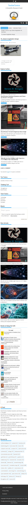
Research (3, 199)
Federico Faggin (7, 354)
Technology (3, 197)
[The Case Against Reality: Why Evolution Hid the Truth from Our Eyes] (2, 396)
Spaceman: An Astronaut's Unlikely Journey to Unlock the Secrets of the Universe (12, 367)
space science (16, 473)
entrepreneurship (19, 451)
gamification (4, 457)
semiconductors (19, 468)
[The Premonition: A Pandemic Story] (2, 335)
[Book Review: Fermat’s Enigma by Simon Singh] (14, 254)
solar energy (12, 470)
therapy (18, 476)
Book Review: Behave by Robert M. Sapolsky (11, 425)
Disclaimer (4, 493)
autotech (14, 443)
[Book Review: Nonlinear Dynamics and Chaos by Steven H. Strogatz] (14, 235)
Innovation (3, 200)
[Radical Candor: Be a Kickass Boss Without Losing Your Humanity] (2, 348)
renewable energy (14, 465)
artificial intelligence (6, 443)
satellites (10, 468)
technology (4, 476)
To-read (11, 330)
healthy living (5, 459)
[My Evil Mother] (2, 375)
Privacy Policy (5, 490)
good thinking (12, 457)
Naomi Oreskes (4, 343)
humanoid (13, 459)
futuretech (16, 454)
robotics (3, 468)
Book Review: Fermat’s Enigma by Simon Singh (11, 263)
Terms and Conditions (7, 487)
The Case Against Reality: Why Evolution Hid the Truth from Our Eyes (11, 394)
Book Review (4, 189)
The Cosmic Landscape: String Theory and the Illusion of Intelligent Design (11, 379)
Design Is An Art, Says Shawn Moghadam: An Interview (6, 62)
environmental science (6, 454)
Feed (3, 407)
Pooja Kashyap (13, 42)
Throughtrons (4, 188)
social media (4, 470)
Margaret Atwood (7, 373)
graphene (20, 457)
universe (12, 479)
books (20, 446)
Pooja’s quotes (5, 210)
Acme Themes (14, 502)
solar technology (21, 470)
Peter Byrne (4, 390)
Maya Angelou (14, 215)
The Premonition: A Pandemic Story (12, 332)
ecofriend (4, 451)
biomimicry (22, 443)
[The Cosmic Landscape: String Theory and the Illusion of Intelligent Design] (2, 380)
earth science (22, 448)
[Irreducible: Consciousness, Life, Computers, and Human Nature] (2, 354)
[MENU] (27, 23)
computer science (5, 448)
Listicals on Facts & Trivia (6, 180)
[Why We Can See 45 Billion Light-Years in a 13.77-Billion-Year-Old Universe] (14, 272)
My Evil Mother (7, 372)
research (23, 465)
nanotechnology (18, 462)
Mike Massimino (4, 362)
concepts (14, 448)
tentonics (11, 476)
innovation (20, 459)
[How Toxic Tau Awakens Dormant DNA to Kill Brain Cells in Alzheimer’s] (14, 292)
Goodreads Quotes (24, 219)
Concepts (3, 202)
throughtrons (4, 479)
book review (13, 446)
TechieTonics (14, 5)
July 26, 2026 (4, 156)
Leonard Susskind (5, 382)
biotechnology (4, 446)
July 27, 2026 (4, 130)
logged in (9, 171)
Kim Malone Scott (7, 348)
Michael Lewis (7, 333)
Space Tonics (3, 164)
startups (23, 473)
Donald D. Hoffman (5, 397)
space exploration (6, 473)
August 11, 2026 (5, 94)
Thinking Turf (3, 103)
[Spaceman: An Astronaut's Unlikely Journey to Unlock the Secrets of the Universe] (2, 368)
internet (3, 462)
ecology (10, 451)
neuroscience (4, 465)
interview (10, 462)
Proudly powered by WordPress (8, 501)
